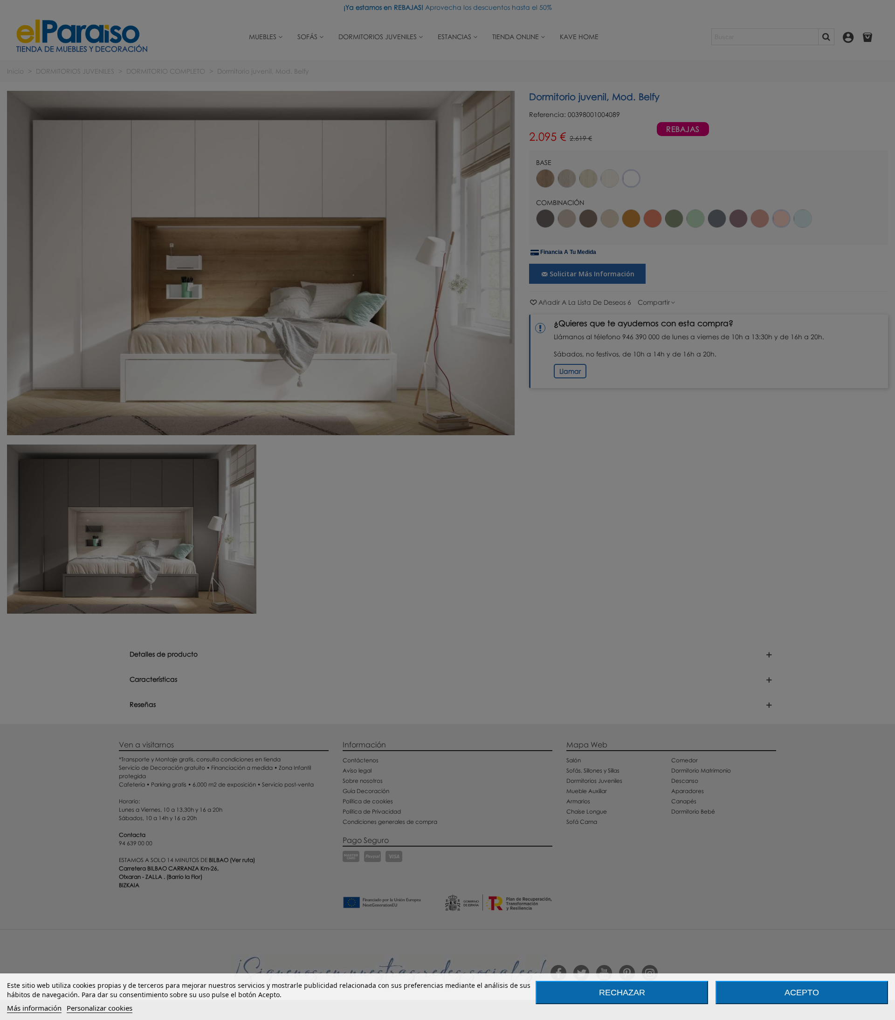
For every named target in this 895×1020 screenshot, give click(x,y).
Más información (34, 1008)
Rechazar (622, 992)
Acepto (802, 992)
